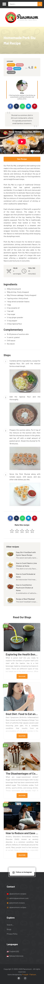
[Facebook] (19, 978)
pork (9, 68)
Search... (10, 925)
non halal (11, 72)
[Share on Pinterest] (34, 106)
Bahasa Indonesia (16, 956)
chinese (19, 65)
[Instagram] (25, 978)
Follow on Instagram (24, 872)
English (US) (14, 951)
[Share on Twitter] (16, 106)
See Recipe (22, 159)
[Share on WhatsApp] (22, 106)
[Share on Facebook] (10, 106)
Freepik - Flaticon (29, 974)
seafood (17, 68)
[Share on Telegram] (28, 106)
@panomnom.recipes (17, 894)
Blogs (9, 929)
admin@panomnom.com (18, 898)
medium (11, 65)
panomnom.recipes (17, 903)
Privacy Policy (12, 934)
